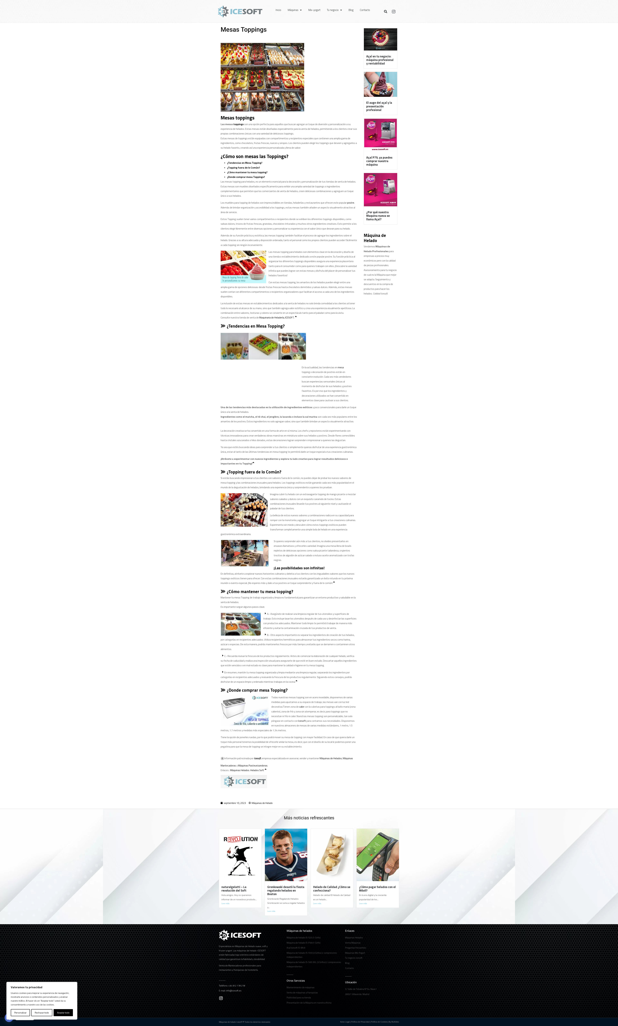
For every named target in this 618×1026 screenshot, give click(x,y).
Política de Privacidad (360, 1021)
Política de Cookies (379, 1021)
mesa (341, 367)
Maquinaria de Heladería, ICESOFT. (276, 317)
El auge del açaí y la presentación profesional (379, 106)
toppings (238, 124)
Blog (350, 10)
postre (350, 203)
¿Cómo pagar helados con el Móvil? (377, 889)
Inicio (278, 10)
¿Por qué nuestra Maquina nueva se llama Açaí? (378, 215)
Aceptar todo (63, 1012)
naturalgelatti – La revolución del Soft (233, 889)
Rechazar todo (42, 1012)
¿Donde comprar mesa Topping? (257, 690)
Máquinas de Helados (331, 758)
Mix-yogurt (314, 10)
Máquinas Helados (239, 770)
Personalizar (20, 1012)
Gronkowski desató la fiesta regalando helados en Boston (285, 890)
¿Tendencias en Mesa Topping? (244, 163)
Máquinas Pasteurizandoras (252, 765)
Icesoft (302, 721)
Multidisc (395, 1021)
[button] (385, 11)
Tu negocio (333, 10)
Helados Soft (257, 770)
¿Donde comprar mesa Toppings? (246, 177)
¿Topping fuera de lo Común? (243, 167)
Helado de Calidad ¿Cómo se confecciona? (331, 889)
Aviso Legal (345, 1021)
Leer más (225, 903)
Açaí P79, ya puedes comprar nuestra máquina (379, 161)
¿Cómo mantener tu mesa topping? (247, 172)
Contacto (365, 10)
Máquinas (293, 10)
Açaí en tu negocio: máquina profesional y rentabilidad (379, 60)
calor (301, 707)
